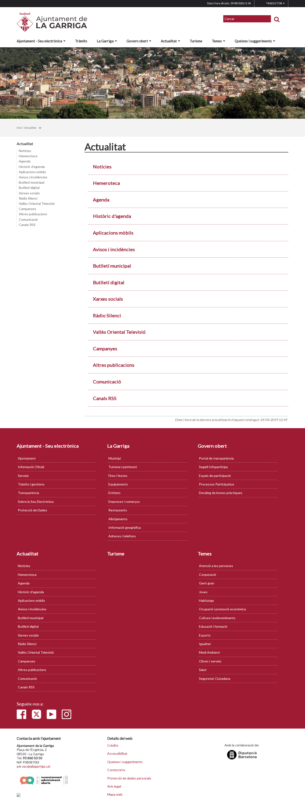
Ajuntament (27, 458)
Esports (205, 635)
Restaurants (117, 510)
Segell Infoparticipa (213, 467)
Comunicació (28, 219)
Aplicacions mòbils (32, 172)
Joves (203, 592)
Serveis (23, 476)
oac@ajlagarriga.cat (36, 766)
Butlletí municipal (31, 182)
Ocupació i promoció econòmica (222, 609)
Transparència (28, 493)
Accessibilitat (117, 753)
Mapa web (114, 794)
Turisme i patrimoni (122, 467)
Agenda (24, 161)
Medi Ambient (209, 652)
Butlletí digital (29, 188)
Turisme (196, 41)
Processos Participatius (216, 484)
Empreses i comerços (124, 501)
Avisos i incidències (33, 177)
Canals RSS (27, 225)
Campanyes (27, 209)
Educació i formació (213, 626)
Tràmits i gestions (31, 484)
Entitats (114, 493)
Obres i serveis (210, 661)
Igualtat (205, 644)
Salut (203, 670)
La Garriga (105, 41)
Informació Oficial (31, 467)
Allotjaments (117, 519)
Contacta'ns (116, 770)
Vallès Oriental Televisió (37, 203)
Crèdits (112, 745)
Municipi (114, 458)
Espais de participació (215, 476)
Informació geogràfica (124, 527)
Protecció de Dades (32, 510)
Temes (217, 41)
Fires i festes (117, 476)
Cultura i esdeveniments (217, 618)
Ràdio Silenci (28, 198)
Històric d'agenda (32, 167)
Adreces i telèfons (122, 536)
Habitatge (206, 600)
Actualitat (169, 41)
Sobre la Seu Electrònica (36, 501)
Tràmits (81, 41)
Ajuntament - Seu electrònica (39, 41)
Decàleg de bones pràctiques (220, 493)
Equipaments (118, 484)
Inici (19, 127)
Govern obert (137, 41)
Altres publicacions (33, 214)
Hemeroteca (28, 156)
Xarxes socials (29, 193)
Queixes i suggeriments (253, 41)
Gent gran (206, 583)
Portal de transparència (216, 458)
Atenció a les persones (216, 566)
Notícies (25, 151)
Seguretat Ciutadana (214, 678)
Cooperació (207, 575)
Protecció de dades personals (129, 778)
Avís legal (114, 786)
